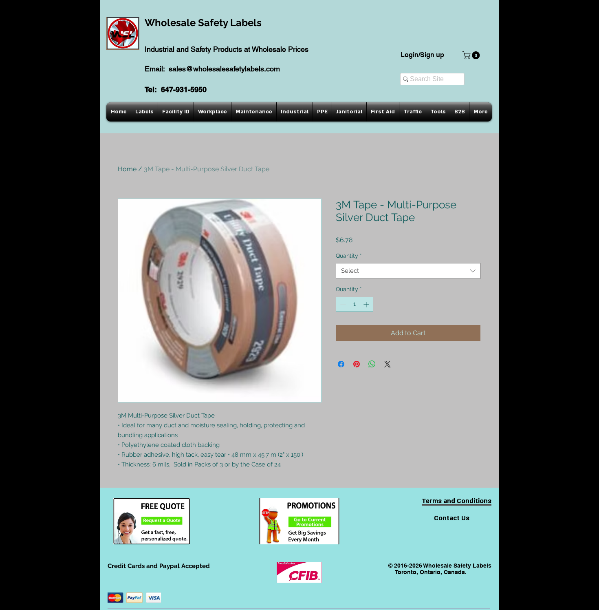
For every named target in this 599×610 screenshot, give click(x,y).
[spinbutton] (354, 304)
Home (127, 169)
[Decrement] (342, 304)
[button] (472, 55)
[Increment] (367, 304)
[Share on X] (387, 364)
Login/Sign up (422, 55)
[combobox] (408, 271)
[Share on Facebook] (341, 364)
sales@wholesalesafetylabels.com (224, 68)
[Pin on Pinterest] (356, 364)
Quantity (349, 255)
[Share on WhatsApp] (372, 364)
